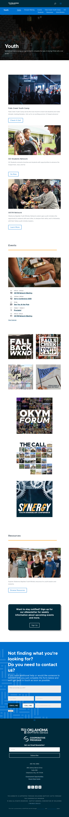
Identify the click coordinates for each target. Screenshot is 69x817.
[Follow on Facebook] (29, 787)
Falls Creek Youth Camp (53, 10)
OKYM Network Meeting (23, 293)
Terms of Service (52, 808)
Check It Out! (15, 120)
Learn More (15, 227)
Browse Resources (17, 590)
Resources (49, 12)
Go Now (13, 174)
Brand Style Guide (34, 779)
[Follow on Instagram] (36, 787)
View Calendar (12, 320)
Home (19, 10)
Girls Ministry (60, 12)
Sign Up (34, 625)
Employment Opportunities (34, 776)
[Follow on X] (32, 787)
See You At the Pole (21, 304)
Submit (10, 711)
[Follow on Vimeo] (39, 787)
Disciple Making (29, 10)
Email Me (14, 706)
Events (39, 10)
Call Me (28, 706)
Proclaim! (17, 310)
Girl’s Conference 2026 (23, 298)
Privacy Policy (35, 803)
